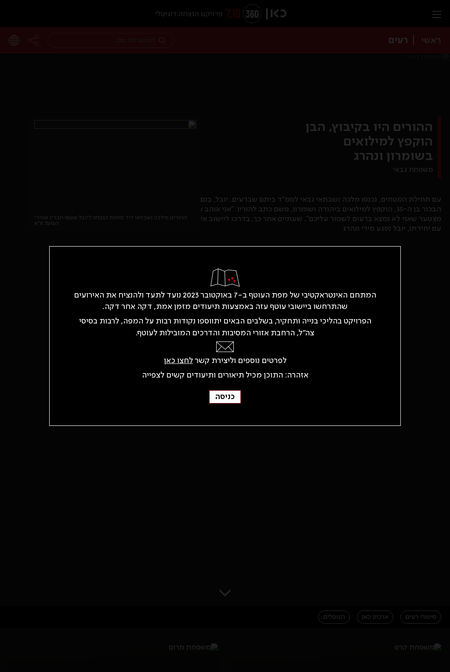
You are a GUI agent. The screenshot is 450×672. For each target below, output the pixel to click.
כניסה (225, 397)
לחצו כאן (178, 361)
